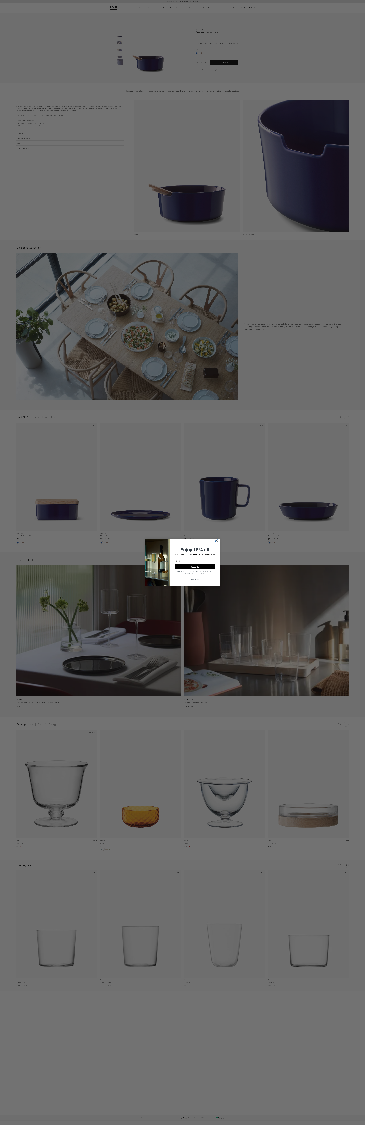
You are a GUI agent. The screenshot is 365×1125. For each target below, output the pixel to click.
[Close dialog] (217, 541)
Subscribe (194, 567)
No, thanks (195, 579)
